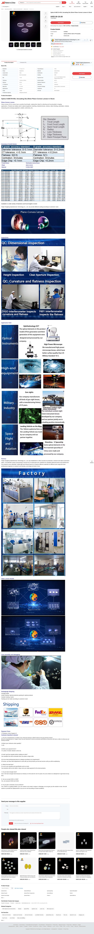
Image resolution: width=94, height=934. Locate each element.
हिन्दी (64, 926)
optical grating (50, 890)
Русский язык (35, 926)
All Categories (5, 6)
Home (2, 9)
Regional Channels (62, 924)
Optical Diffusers (27, 890)
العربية (54, 926)
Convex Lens (31, 9)
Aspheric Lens (34, 908)
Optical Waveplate (73, 890)
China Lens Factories (6, 914)
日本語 (61, 926)
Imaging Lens (81, 914)
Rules (92, 6)
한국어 (57, 926)
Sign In (52, 56)
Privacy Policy (66, 928)
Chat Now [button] (83, 22)
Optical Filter (26, 908)
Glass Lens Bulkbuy (21, 918)
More (2, 920)
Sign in (91, 3)
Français (30, 926)
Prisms (48, 895)
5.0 (77, 64)
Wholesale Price (49, 924)
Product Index (69, 924)
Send (11, 823)
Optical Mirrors (73, 895)
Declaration (60, 928)
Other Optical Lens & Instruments (8, 908)
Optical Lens (26, 9)
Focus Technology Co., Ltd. (38, 928)
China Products (22, 924)
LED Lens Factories (28, 914)
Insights (79, 924)
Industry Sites (55, 924)
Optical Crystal (4, 893)
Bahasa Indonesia (82, 926)
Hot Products (15, 924)
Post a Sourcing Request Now (36, 823)
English (17, 926)
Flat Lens (65, 914)
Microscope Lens (50, 908)
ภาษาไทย (68, 926)
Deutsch (44, 926)
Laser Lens (42, 908)
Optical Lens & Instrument (17, 9)
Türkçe (72, 926)
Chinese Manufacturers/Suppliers (32, 924)
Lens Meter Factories (39, 914)
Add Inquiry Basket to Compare (25, 49)
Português (25, 926)
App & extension (77, 6)
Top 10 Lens (4, 918)
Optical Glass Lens (49, 914)
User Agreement (54, 928)
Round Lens (58, 914)
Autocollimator (50, 893)
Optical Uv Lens (73, 914)
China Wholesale (42, 924)
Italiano (40, 926)
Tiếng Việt (76, 926)
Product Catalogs (19, 888)
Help (70, 6)
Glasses (19, 908)
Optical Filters (27, 895)
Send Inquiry (61, 22)
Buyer (63, 6)
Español (21, 926)
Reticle (71, 893)
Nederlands (49, 926)
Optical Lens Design (5, 895)
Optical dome (4, 890)
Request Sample (74, 25)
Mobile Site (75, 924)
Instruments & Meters (8, 9)
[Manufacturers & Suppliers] (8, 2)
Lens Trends (12, 918)
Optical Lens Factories (17, 914)
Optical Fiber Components (29, 893)
